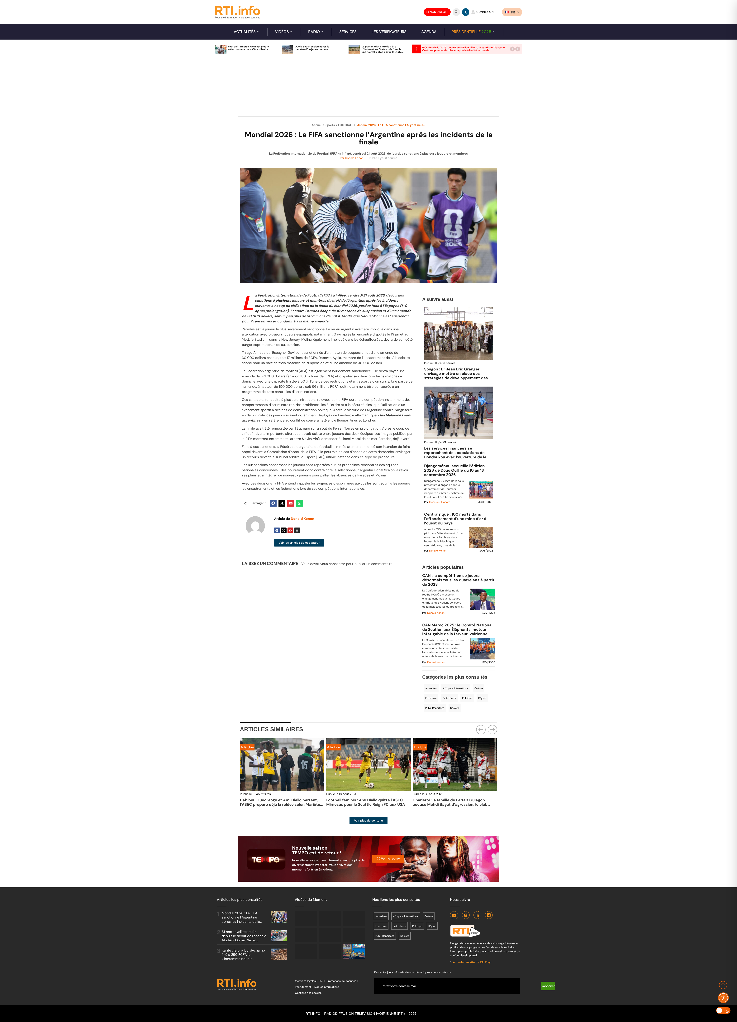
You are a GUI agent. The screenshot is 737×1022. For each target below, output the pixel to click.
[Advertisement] (368, 87)
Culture (478, 688)
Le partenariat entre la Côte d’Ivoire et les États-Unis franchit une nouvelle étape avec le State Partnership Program (382, 50)
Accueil (317, 125)
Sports (330, 125)
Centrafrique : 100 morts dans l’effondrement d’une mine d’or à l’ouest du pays (455, 518)
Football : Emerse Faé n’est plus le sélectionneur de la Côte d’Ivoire (248, 48)
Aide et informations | (327, 987)
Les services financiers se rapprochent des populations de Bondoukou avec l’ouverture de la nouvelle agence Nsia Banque (455, 455)
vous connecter (332, 564)
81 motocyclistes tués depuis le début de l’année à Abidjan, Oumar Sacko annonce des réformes (244, 938)
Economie (431, 698)
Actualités (245, 31)
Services (348, 31)
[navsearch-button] (456, 12)
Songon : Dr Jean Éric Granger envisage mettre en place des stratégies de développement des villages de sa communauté (456, 376)
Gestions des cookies (308, 993)
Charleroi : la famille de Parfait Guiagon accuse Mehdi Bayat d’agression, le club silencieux (450, 804)
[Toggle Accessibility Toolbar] (723, 998)
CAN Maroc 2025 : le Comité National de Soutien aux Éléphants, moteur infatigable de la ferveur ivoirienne (457, 629)
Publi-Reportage (434, 708)
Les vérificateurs (389, 31)
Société (454, 708)
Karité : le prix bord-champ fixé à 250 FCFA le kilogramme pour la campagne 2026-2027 (243, 956)
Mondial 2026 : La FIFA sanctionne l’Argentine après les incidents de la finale (241, 919)
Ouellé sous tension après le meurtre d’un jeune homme (312, 48)
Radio (314, 31)
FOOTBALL (345, 125)
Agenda (429, 31)
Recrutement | (303, 987)
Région (482, 698)
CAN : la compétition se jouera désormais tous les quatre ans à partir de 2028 (458, 580)
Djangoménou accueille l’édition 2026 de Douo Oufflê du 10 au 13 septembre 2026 (454, 470)
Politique (467, 698)
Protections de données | (342, 981)
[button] (512, 48)
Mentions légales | (306, 981)
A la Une (333, 747)
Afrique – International (455, 688)
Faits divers (449, 698)
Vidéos (282, 31)
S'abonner (548, 986)
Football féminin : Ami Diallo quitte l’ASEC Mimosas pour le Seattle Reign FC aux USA (365, 802)
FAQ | (322, 981)
